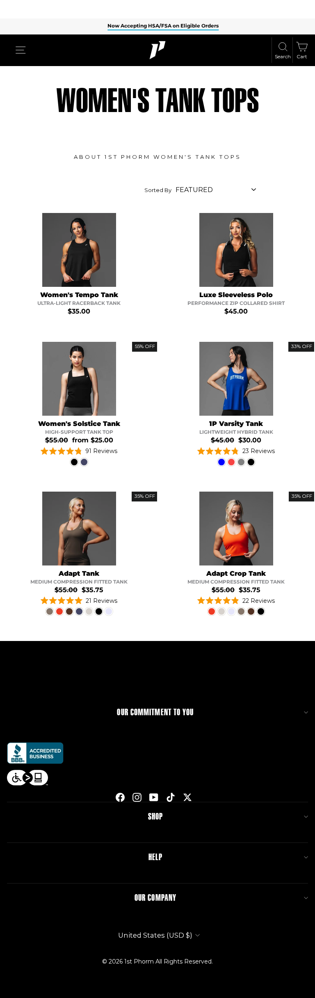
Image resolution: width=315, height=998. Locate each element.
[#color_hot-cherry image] (236, 528)
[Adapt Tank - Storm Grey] (89, 611)
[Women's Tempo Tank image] (79, 250)
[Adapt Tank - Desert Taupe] (50, 611)
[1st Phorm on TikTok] (170, 797)
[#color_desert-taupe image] (79, 528)
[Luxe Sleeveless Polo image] (236, 250)
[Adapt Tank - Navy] (79, 611)
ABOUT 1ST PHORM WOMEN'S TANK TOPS (157, 156)
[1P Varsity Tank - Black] (251, 462)
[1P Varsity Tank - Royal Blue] (221, 462)
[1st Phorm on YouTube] (153, 797)
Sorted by (157, 190)
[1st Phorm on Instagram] (137, 797)
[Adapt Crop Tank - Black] (261, 611)
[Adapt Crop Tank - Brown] (251, 611)
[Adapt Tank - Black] (99, 611)
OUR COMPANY (155, 898)
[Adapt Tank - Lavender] (109, 611)
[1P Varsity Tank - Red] (231, 462)
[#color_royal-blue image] (236, 379)
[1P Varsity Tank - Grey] (241, 462)
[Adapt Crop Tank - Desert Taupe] (241, 611)
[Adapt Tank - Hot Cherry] (59, 611)
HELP (155, 857)
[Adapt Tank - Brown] (69, 611)
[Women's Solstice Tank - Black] (74, 462)
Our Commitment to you (155, 712)
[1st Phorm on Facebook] (120, 797)
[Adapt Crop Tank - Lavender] (231, 611)
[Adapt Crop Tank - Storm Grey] (221, 611)
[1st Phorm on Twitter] (187, 797)
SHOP (155, 816)
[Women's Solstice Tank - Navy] (84, 462)
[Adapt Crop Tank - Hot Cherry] (212, 611)
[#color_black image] (79, 379)
